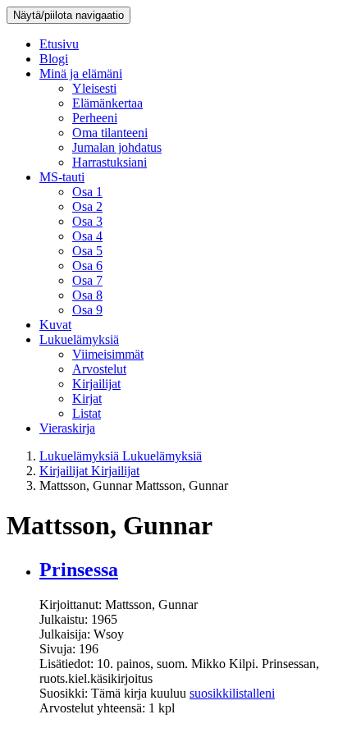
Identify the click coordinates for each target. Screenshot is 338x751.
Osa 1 (87, 192)
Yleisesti (94, 88)
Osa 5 (87, 251)
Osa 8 (87, 295)
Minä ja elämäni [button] (80, 73)
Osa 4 (87, 236)
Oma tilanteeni (110, 133)
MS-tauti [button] (61, 177)
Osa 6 (87, 265)
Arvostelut (99, 369)
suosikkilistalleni (232, 693)
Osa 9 (87, 310)
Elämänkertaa (107, 103)
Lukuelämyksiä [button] (79, 339)
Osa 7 (87, 280)
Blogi (53, 59)
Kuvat (55, 325)
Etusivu (59, 44)
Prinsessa (78, 569)
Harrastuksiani (109, 162)
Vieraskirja (67, 428)
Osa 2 (87, 206)
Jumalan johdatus (117, 147)
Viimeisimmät (108, 354)
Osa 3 (87, 221)
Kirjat (87, 398)
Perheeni (94, 118)
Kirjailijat (96, 384)
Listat (86, 413)
